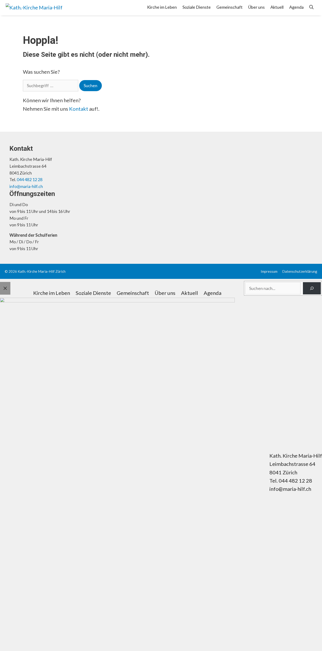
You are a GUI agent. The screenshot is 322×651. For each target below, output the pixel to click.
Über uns (256, 7)
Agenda (296, 7)
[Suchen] (312, 288)
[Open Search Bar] (311, 7)
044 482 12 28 (29, 179)
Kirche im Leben (162, 7)
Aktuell (277, 7)
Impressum (269, 271)
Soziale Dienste (196, 7)
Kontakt (78, 109)
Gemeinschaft (229, 7)
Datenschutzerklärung (299, 271)
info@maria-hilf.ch (26, 186)
